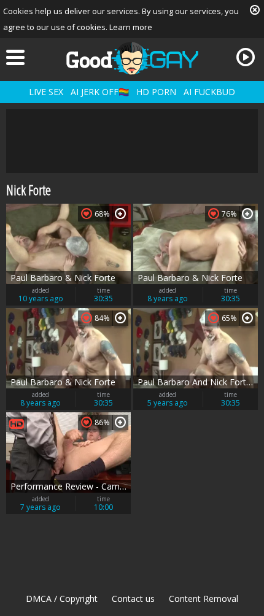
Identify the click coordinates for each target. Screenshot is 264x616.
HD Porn (156, 92)
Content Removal (203, 598)
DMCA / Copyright (62, 598)
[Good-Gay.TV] (132, 58)
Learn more (130, 27)
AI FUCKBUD (209, 92)
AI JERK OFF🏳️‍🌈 (100, 92)
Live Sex (46, 92)
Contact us (133, 598)
